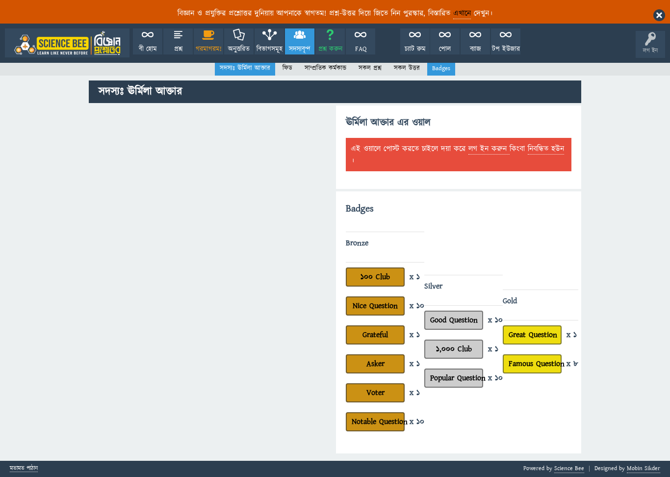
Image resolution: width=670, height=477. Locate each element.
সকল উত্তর (407, 68)
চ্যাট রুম (415, 49)
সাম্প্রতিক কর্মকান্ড (325, 68)
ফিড (287, 68)
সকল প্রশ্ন (370, 68)
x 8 (572, 363)
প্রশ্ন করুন (330, 49)
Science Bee (569, 468)
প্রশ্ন (178, 49)
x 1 (415, 276)
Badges (441, 68)
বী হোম (148, 49)
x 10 (417, 305)
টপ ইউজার (506, 49)
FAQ (360, 49)
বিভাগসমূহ (270, 49)
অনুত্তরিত (239, 49)
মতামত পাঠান (24, 469)
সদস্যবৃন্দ (299, 49)
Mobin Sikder (643, 468)
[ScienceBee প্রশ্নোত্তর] (67, 42)
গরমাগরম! (209, 49)
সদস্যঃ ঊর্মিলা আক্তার (245, 68)
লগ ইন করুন (489, 148)
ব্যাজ (475, 49)
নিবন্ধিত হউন (546, 148)
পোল (445, 49)
